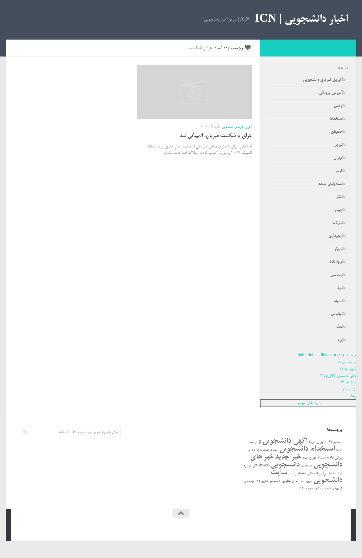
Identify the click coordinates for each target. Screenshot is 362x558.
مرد (340, 288)
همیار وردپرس (293, 528)
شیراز (338, 249)
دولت (329, 473)
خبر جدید (288, 457)
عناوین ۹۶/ (261, 481)
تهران (338, 158)
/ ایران (321, 442)
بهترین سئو (349, 389)
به (331, 457)
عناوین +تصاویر (280, 481)
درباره (247, 466)
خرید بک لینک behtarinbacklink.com (327, 355)
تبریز (339, 145)
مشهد (338, 301)
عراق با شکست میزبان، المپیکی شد (216, 136)
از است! (253, 442)
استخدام (336, 119)
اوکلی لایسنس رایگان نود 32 (338, 376)
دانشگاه (264, 466)
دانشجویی (285, 465)
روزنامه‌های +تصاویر (308, 474)
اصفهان (337, 132)
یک (306, 488)
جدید (305, 458)
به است (325, 458)
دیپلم (339, 210)
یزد (340, 340)
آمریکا (312, 442)
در (254, 465)
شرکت (338, 223)
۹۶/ (301, 488)
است (339, 450)
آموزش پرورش (331, 93)
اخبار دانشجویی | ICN (301, 20)
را (324, 473)
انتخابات (264, 450)
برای (338, 457)
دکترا (339, 197)
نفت (339, 327)
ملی (246, 481)
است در (274, 450)
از (259, 441)
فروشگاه (336, 262)
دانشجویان (306, 466)
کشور (317, 488)
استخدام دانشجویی (307, 449)
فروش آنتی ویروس (308, 403)
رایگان (352, 396)
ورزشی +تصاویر (330, 488)
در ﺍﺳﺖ (337, 474)
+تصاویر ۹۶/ (334, 442)
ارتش (338, 106)
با (257, 449)
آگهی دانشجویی (284, 441)
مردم (251, 481)
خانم (339, 171)
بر (249, 450)
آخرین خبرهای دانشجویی (237, 127)
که (311, 488)
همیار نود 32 (348, 382)
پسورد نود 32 (348, 369)
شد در (295, 481)
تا (319, 458)
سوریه (308, 481)
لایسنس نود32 (347, 362)
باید (253, 450)
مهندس (337, 314)
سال (291, 474)
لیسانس (336, 275)
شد (302, 481)
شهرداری (335, 236)
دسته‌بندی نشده (330, 184)
